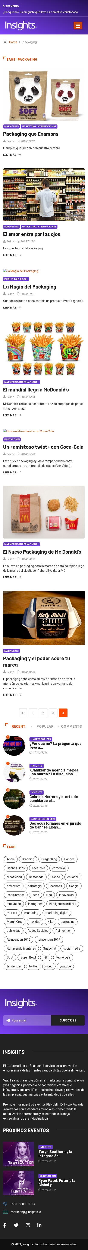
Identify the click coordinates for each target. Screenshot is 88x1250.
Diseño (55, 877)
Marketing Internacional (39, 126)
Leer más (9, 154)
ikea (49, 895)
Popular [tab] (45, 726)
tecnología (63, 957)
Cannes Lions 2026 (43, 819)
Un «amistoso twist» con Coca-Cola (43, 447)
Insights (37, 765)
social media (71, 948)
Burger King (49, 859)
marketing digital (56, 912)
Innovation (14, 904)
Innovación (12, 439)
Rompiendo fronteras (21, 948)
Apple (11, 859)
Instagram (35, 904)
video (49, 966)
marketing (31, 912)
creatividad (14, 877)
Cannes (69, 859)
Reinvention (64, 930)
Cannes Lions (16, 868)
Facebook (55, 886)
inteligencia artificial (62, 904)
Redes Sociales (38, 930)
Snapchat (49, 948)
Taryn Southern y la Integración (55, 1153)
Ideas (35, 895)
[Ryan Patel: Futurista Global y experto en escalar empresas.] (18, 1183)
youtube (65, 966)
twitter (33, 966)
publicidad (14, 930)
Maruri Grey (14, 921)
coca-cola (38, 868)
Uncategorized (41, 739)
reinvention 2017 (49, 939)
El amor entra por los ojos (31, 234)
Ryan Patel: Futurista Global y (56, 1182)
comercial (59, 868)
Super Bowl (28, 957)
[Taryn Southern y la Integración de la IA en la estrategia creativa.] (18, 1154)
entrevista (14, 886)
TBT (46, 957)
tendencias (14, 966)
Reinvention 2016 (18, 939)
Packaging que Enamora (30, 134)
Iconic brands (16, 895)
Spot (10, 957)
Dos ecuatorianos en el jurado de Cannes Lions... (55, 825)
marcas (12, 912)
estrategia (35, 886)
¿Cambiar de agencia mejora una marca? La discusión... (53, 772)
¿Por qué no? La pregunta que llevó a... (55, 745)
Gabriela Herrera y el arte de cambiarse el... (53, 798)
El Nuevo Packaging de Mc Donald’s (42, 552)
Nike (50, 921)
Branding (28, 859)
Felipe (10, 141)
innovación (66, 895)
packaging (68, 921)
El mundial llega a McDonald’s (36, 389)
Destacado (36, 877)
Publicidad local (16, 279)
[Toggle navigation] (78, 25)
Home (13, 42)
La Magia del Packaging (29, 286)
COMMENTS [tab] (71, 726)
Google (74, 886)
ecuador (72, 877)
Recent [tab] (19, 726)
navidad (35, 921)
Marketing (11, 126)
